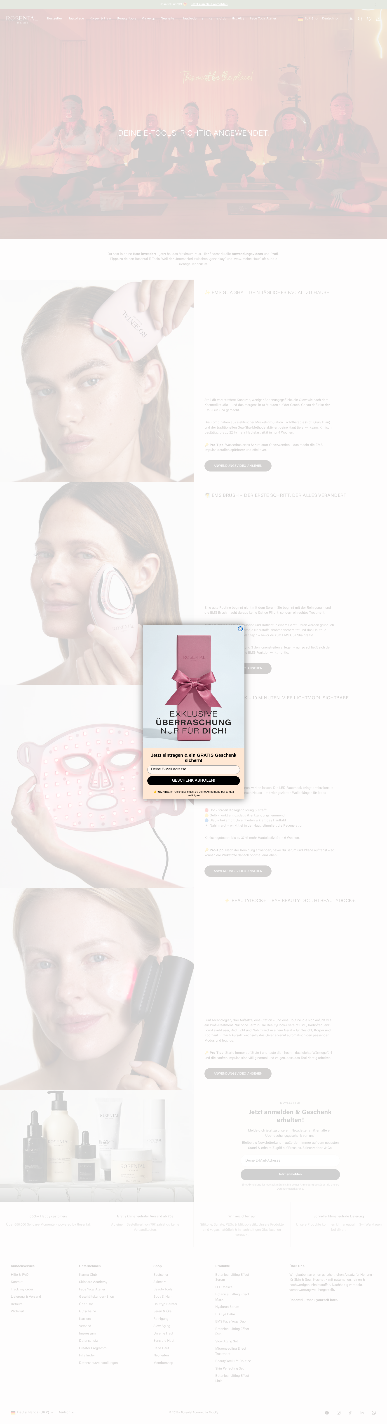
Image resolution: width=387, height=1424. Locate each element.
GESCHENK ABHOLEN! (193, 781)
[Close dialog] (240, 629)
